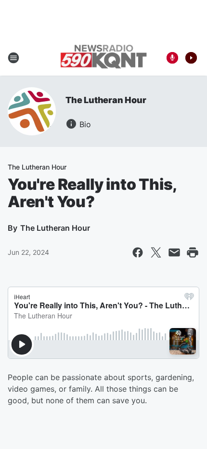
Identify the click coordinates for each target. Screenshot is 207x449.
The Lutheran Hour (105, 100)
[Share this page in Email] (174, 252)
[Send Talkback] (172, 58)
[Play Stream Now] (191, 58)
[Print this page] (192, 252)
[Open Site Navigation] (13, 58)
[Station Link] (103, 57)
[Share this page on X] (156, 252)
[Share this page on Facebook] (137, 252)
